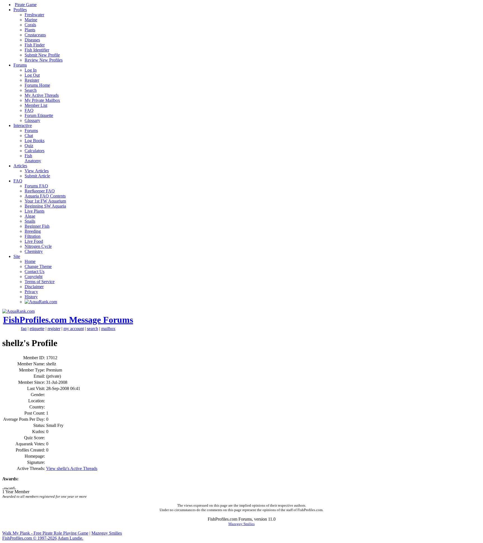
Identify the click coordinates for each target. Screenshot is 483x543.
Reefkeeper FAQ (40, 191)
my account (73, 328)
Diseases (32, 39)
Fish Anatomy (33, 158)
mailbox (108, 328)
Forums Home (37, 85)
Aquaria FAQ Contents (45, 196)
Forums (20, 65)
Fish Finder (35, 45)
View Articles (37, 170)
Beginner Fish (37, 226)
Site (16, 256)
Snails (30, 221)
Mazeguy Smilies (241, 524)
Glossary (32, 120)
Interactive (22, 125)
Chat (29, 135)
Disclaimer (34, 286)
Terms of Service (40, 281)
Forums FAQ (36, 186)
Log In (31, 70)
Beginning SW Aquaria (45, 206)
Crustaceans (35, 34)
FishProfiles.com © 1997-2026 (29, 538)
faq (24, 328)
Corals (30, 24)
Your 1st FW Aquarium (45, 201)
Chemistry (34, 251)
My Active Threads (42, 95)
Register (32, 80)
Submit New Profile (42, 55)
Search (31, 90)
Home (30, 261)
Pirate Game (26, 4)
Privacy (31, 291)
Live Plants (34, 211)
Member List (36, 105)
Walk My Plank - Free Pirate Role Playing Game (45, 533)
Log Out (32, 75)
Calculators (34, 150)
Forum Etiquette (39, 115)
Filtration (33, 236)
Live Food (34, 241)
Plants (30, 29)
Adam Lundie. (70, 538)
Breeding (33, 231)
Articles (20, 165)
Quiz (29, 145)
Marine (31, 19)
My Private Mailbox (42, 100)
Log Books (34, 140)
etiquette (37, 328)
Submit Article (37, 175)
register (54, 328)
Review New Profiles (44, 60)
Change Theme (38, 266)
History (31, 296)
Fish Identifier (37, 50)
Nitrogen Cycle (38, 246)
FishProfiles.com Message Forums (68, 320)
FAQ (29, 110)
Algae (30, 216)
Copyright (33, 276)
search (92, 328)
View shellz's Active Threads (71, 468)
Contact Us (34, 271)
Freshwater (34, 14)
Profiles (20, 9)
